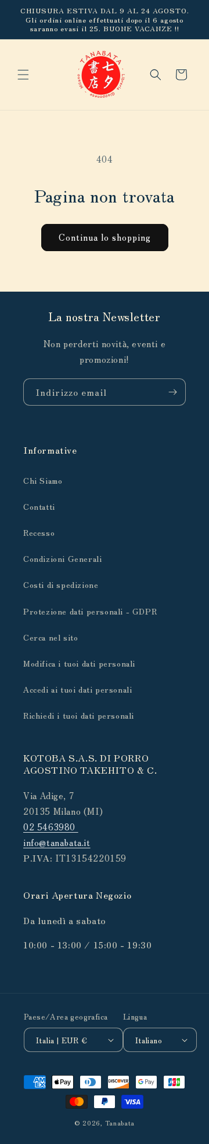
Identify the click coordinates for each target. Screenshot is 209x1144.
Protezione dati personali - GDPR (90, 611)
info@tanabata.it (57, 842)
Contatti (39, 506)
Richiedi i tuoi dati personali (78, 715)
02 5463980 (50, 827)
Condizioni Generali (62, 558)
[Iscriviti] (172, 392)
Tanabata (120, 1122)
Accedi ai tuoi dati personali (77, 689)
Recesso (39, 532)
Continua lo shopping (105, 237)
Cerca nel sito (50, 637)
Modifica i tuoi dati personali (79, 663)
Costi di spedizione (60, 584)
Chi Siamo (42, 480)
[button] (23, 74)
